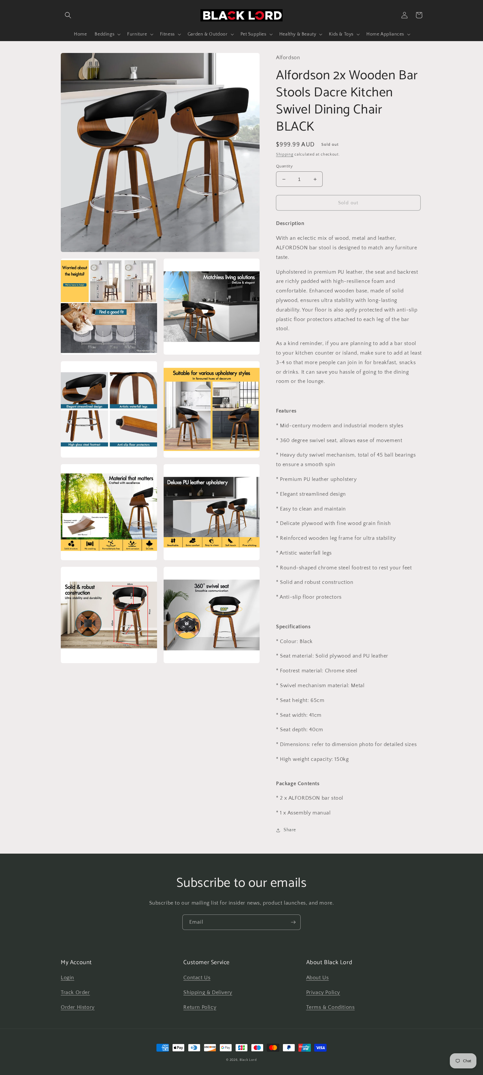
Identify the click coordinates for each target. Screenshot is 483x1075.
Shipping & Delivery (207, 992)
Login (67, 978)
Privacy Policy (323, 992)
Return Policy (199, 1007)
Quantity (284, 166)
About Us (317, 978)
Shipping (284, 154)
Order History (78, 1007)
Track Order (75, 992)
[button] (68, 15)
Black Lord (248, 1060)
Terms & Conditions (330, 1007)
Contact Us (196, 978)
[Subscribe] (293, 922)
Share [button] (290, 830)
